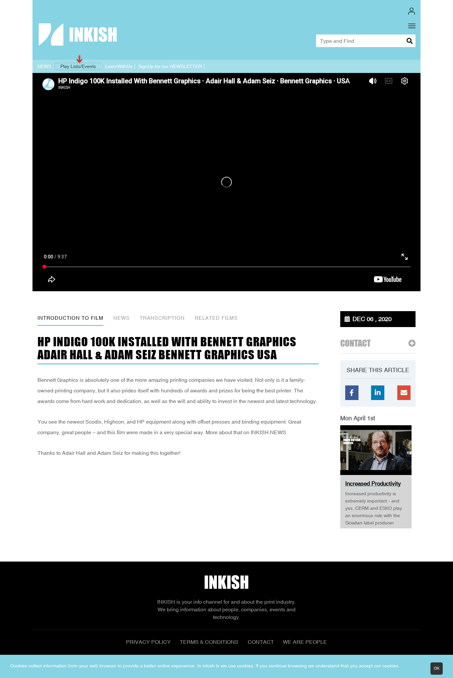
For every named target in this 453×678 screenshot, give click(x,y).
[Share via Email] (404, 392)
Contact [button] (355, 343)
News (121, 318)
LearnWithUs (118, 66)
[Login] (412, 11)
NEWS (44, 66)
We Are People (305, 642)
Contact (261, 642)
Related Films (216, 318)
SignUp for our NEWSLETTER (170, 66)
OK (436, 668)
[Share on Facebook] (351, 392)
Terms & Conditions (209, 642)
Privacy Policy (148, 642)
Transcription (162, 318)
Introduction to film (70, 318)
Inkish (226, 582)
